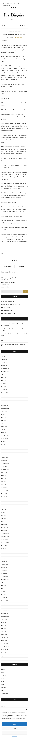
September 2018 (5, 542)
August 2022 (4, 411)
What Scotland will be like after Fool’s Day (10, 304)
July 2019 (3, 512)
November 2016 (5, 610)
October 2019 (4, 503)
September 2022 (5, 408)
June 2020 (3, 478)
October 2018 (4, 539)
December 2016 (5, 607)
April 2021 (3, 451)
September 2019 (5, 506)
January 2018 (4, 567)
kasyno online (4, 339)
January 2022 (4, 432)
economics (3, 675)
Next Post (21, 266)
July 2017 (3, 585)
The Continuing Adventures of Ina (8, 313)
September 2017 (5, 579)
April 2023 (3, 386)
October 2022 (4, 405)
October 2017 (4, 576)
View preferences (14, 732)
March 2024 (4, 359)
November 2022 (5, 402)
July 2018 (3, 549)
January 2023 (4, 396)
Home (3, 2)
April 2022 (3, 423)
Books (16, 2)
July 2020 (3, 475)
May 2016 (3, 628)
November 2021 (5, 435)
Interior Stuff (6, 5)
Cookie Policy (14, 736)
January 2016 (4, 640)
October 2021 (4, 438)
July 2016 (3, 622)
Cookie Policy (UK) (7, 3)
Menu (5, 26)
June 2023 (3, 380)
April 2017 (3, 594)
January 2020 (4, 493)
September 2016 (5, 616)
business (3, 669)
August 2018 (4, 545)
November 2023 (5, 368)
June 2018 (3, 552)
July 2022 (3, 414)
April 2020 (3, 484)
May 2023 (3, 383)
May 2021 (3, 448)
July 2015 (3, 656)
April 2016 (3, 631)
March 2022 (4, 426)
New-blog (10, 2)
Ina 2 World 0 (5, 287)
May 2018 (3, 555)
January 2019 (4, 530)
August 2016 (4, 619)
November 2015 (5, 646)
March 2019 (4, 524)
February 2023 (4, 393)
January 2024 (4, 365)
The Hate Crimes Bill (5, 307)
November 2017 (5, 573)
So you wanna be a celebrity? (7, 301)
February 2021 (4, 457)
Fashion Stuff (17, 3)
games (2, 678)
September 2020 (5, 469)
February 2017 (4, 601)
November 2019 (5, 500)
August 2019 (4, 509)
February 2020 (4, 490)
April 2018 (3, 558)
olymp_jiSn (3, 328)
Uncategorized (4, 693)
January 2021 (4, 460)
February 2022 (4, 429)
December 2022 (5, 399)
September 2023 (5, 371)
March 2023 (4, 389)
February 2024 (4, 362)
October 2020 (4, 466)
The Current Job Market (6, 310)
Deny (14, 728)
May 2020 (3, 481)
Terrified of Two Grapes (8, 282)
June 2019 (3, 515)
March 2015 (4, 659)
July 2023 (3, 377)
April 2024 (3, 356)
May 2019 (3, 518)
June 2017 (3, 588)
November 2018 (5, 536)
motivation (18, 31)
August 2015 (4, 653)
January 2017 (4, 604)
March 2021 (4, 454)
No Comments (18, 37)
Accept (14, 724)
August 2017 (4, 582)
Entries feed (3, 706)
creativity (11, 31)
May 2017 (3, 591)
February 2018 (4, 564)
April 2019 (3, 521)
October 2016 (4, 613)
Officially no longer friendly (8, 278)
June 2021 (3, 445)
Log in (2, 703)
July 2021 (3, 441)
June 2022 (3, 417)
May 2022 (3, 420)
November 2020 (5, 463)
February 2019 (4, 527)
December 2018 (5, 533)
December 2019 (5, 497)
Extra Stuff (22, 2)
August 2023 (4, 374)
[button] (26, 709)
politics (2, 690)
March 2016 (4, 634)
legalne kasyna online (6, 323)
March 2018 (4, 561)
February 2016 (4, 637)
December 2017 (5, 570)
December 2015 (5, 643)
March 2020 (4, 487)
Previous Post (7, 266)
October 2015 (4, 649)
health (2, 684)
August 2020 (4, 472)
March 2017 (4, 597)
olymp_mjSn (4, 334)
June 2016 (3, 625)
